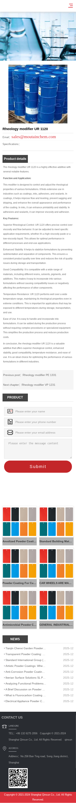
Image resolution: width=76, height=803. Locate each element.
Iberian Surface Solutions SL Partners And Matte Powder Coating (25, 677)
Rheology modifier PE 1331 (39, 375)
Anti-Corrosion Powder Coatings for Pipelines (25, 671)
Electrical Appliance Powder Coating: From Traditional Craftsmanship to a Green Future (25, 701)
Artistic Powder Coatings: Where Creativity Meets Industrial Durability (25, 665)
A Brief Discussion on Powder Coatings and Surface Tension (25, 689)
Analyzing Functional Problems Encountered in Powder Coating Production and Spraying (25, 683)
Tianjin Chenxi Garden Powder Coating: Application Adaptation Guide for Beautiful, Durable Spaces (25, 648)
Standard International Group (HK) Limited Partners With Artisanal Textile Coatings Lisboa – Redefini (25, 660)
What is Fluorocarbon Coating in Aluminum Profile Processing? (25, 695)
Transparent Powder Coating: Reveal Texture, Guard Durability (25, 654)
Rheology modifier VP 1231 (38, 384)
